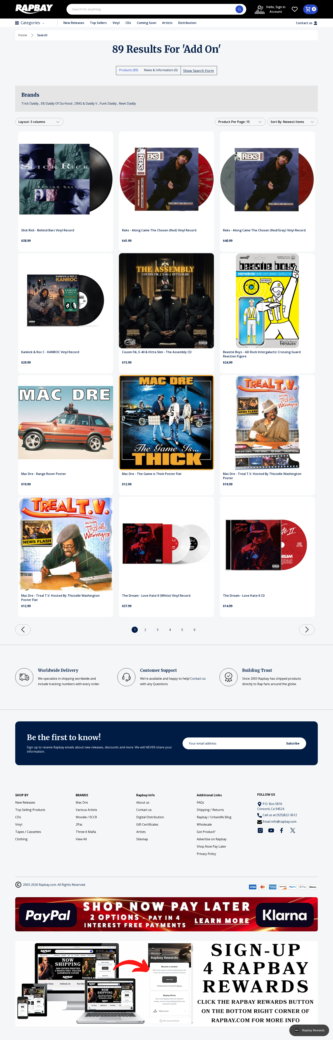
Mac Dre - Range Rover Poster (43, 474)
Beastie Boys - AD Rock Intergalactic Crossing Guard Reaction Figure (262, 354)
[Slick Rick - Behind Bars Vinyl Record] (65, 179)
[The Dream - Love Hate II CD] (267, 544)
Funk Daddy (108, 103)
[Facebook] (282, 830)
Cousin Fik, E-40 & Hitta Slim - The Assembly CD (157, 352)
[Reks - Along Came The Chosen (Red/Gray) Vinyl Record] (267, 179)
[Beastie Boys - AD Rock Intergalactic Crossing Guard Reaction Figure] (267, 300)
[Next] (307, 629)
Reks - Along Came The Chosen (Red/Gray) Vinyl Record (264, 230)
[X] (293, 830)
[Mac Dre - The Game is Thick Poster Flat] (166, 422)
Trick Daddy (30, 103)
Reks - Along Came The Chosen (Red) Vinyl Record (159, 230)
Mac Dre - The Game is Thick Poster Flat (152, 474)
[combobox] (156, 9)
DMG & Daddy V (86, 103)
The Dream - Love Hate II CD (244, 595)
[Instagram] (260, 830)
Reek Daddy (127, 103)
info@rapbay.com (283, 821)
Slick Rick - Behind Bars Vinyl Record (47, 230)
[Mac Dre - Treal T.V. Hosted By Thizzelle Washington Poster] (267, 422)
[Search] (239, 9)
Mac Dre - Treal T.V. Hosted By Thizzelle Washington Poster (262, 476)
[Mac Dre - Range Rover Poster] (65, 422)
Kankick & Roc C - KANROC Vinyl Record (50, 352)
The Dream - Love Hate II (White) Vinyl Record (156, 595)
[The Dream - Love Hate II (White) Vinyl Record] (166, 544)
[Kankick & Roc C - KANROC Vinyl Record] (65, 300)
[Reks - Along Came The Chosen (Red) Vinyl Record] (166, 179)
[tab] (128, 70)
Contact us (198, 678)
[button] (166, 914)
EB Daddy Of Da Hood (56, 103)
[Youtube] (271, 830)
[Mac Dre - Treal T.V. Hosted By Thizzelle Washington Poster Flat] (65, 544)
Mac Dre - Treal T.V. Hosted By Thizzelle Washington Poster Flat (60, 597)
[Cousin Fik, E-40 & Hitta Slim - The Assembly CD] (166, 300)
